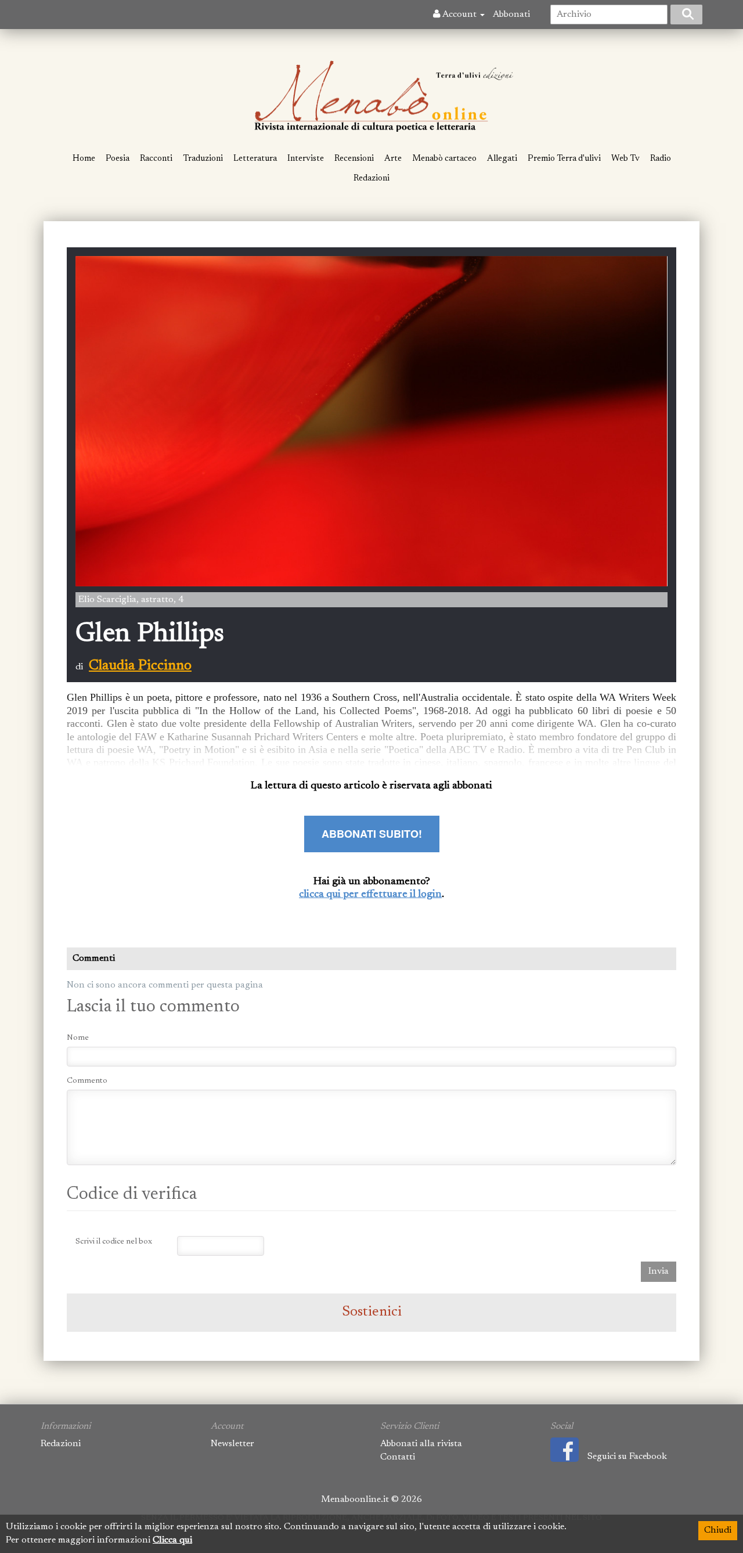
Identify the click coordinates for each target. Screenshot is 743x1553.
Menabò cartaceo (444, 158)
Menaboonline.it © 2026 (371, 1499)
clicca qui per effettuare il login (370, 894)
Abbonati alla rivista (421, 1443)
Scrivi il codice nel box (113, 1242)
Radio (660, 158)
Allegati (502, 158)
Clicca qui (172, 1540)
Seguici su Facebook (627, 1456)
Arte (393, 158)
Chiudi (717, 1530)
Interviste (305, 158)
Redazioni (371, 178)
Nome (78, 1038)
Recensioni (354, 158)
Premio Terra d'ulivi (564, 158)
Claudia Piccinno (140, 666)
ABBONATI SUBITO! (372, 833)
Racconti (156, 158)
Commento (87, 1081)
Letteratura (255, 158)
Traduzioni (203, 158)
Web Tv (625, 158)
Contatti (397, 1457)
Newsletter (232, 1443)
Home (84, 158)
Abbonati (511, 14)
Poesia (117, 158)
